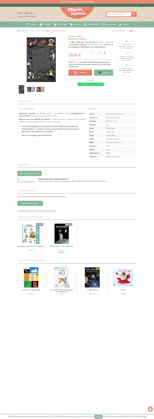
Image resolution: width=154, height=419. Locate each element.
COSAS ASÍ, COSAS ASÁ (31, 290)
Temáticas (62, 24)
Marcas (77, 24)
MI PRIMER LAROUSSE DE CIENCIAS (30, 246)
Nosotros (111, 24)
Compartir (91, 80)
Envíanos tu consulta (30, 203)
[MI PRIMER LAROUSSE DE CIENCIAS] (31, 234)
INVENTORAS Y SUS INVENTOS (61, 246)
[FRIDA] (123, 277)
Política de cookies (140, 416)
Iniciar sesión (120, 31)
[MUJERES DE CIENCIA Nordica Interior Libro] (31, 89)
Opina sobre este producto (29, 173)
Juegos (47, 24)
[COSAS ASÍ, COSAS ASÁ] (31, 277)
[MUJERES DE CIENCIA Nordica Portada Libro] (21, 89)
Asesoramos (93, 24)
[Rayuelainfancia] (77, 12)
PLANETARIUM (92, 290)
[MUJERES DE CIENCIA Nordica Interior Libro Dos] (40, 89)
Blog (126, 24)
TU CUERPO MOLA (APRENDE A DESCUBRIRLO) (61, 291)
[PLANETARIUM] (92, 277)
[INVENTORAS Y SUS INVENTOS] (62, 234)
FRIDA (123, 290)
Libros (34, 24)
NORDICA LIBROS (75, 36)
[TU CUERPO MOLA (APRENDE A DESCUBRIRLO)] (62, 277)
